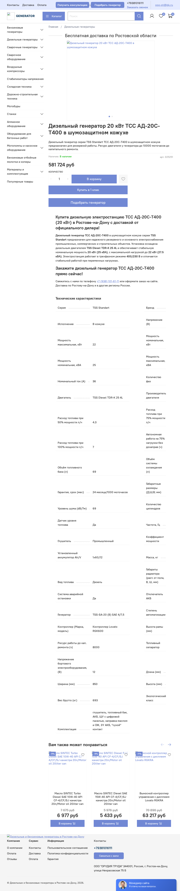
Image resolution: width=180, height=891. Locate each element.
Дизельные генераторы (79, 26)
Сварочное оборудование (16, 57)
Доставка (28, 5)
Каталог (57, 16)
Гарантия (53, 859)
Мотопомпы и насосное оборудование (22, 148)
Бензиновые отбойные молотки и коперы (21, 159)
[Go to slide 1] (109, 116)
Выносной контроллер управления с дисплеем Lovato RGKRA (154, 796)
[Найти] (139, 16)
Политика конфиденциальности (67, 853)
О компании (14, 847)
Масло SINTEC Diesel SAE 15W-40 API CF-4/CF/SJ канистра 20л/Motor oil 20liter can (110, 798)
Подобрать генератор (88, 202)
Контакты (13, 5)
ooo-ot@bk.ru (164, 5)
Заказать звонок (137, 7)
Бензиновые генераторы (15, 29)
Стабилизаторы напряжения (25, 79)
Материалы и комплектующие (17, 171)
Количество (56, 171)
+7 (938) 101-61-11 (108, 281)
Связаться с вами (109, 855)
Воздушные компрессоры (16, 69)
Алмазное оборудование (16, 124)
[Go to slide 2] (112, 116)
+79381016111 (135, 3)
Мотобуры (13, 106)
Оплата (41, 5)
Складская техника (19, 86)
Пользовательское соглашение (67, 847)
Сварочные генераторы (22, 47)
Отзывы (12, 859)
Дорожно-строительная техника (22, 96)
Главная (53, 26)
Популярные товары (20, 181)
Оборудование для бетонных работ (19, 136)
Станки (11, 114)
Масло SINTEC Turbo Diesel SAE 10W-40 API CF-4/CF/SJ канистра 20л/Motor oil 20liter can (67, 798)
